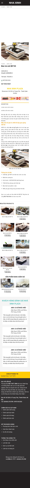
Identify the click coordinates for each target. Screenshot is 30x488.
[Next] (28, 286)
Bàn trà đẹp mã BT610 (22, 216)
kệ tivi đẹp (4, 145)
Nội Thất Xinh (7, 196)
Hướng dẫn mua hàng (7, 110)
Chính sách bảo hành (7, 107)
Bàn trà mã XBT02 (22, 267)
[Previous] (1, 286)
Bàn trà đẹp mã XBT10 (7, 216)
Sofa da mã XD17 (22, 289)
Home (3, 7)
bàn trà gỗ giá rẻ (15, 127)
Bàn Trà (9, 7)
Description (4, 104)
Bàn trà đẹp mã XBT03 (22, 233)
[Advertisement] (15, 24)
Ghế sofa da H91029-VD (7, 289)
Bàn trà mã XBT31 (7, 233)
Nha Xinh (15, 3)
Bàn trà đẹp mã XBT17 (22, 250)
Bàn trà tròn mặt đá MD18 (7, 269)
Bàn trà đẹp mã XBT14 (7, 250)
